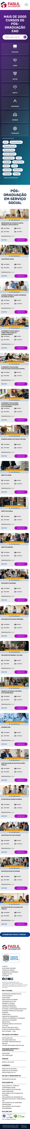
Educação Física (9, 150)
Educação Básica (16, 142)
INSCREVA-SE (20, 240)
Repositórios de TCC (9, 1072)
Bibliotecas (6, 1022)
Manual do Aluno (8, 1062)
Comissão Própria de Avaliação (12, 1011)
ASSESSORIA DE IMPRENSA (10, 972)
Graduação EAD (7, 1038)
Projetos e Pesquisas (9, 1007)
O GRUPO (5, 966)
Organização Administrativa (11, 994)
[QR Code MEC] (11, 959)
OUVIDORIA (5, 975)
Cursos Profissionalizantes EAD (13, 1045)
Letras (14, 166)
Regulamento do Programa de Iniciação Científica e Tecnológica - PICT (14, 1099)
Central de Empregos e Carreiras (13, 1018)
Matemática (18, 170)
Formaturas (6, 1014)
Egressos (5, 1012)
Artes (5, 142)
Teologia (16, 174)
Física (19, 158)
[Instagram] (6, 978)
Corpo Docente (7, 996)
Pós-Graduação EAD (9, 1040)
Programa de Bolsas (9, 1079)
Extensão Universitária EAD (11, 1041)
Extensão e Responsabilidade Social (14, 1009)
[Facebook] (3, 978)
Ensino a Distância (9, 154)
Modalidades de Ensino (10, 999)
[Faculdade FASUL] (11, 948)
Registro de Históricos (10, 1070)
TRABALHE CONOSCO (8, 970)
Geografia (7, 162)
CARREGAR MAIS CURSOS (14, 934)
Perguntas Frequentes (10, 1016)
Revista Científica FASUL (10, 1027)
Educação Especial (9, 146)
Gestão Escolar (18, 162)
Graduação (6, 1053)
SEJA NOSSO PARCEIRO (9, 968)
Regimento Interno (8, 1003)
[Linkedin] (12, 978)
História (6, 166)
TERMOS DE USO (7, 974)
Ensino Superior (9, 158)
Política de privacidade (24, 1126)
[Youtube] (9, 978)
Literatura (7, 170)
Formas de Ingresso (8, 1005)
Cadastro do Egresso (9, 1020)
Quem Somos (6, 997)
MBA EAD (5, 1043)
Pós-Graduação (7, 1055)
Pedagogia (7, 174)
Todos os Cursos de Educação (11, 177)
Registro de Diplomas (9, 1069)
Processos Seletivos (9, 1001)
